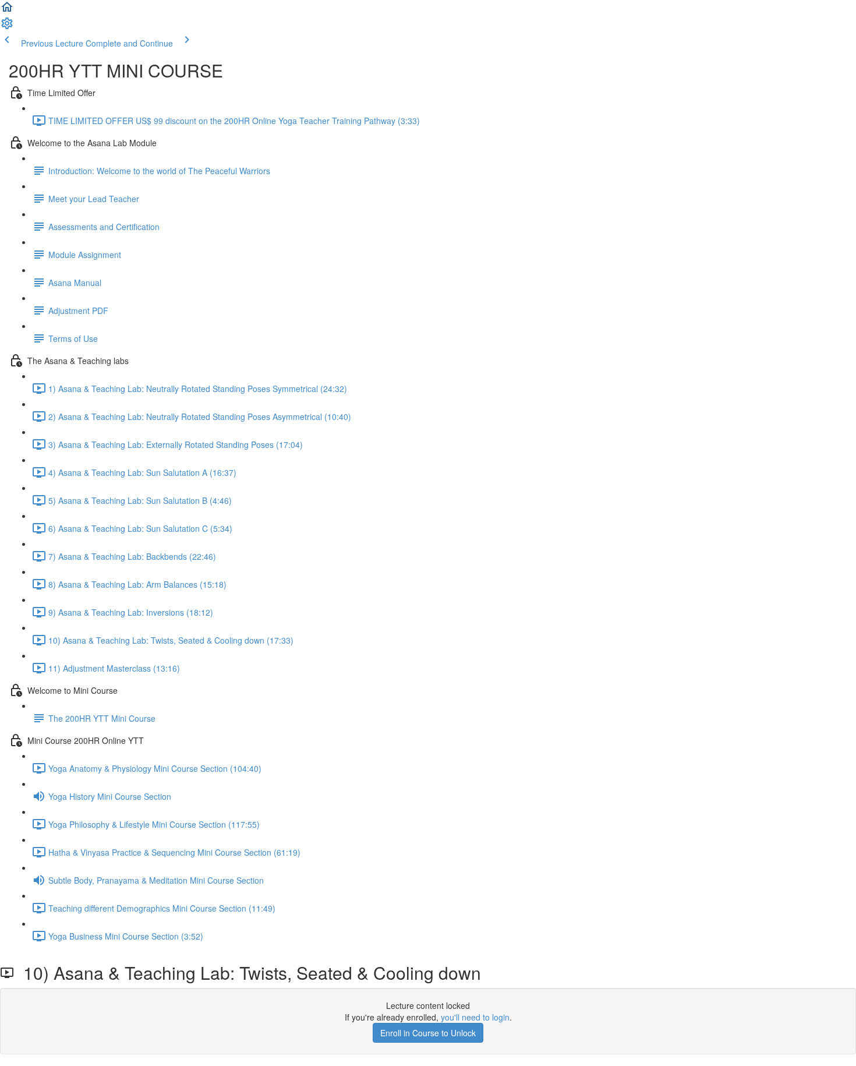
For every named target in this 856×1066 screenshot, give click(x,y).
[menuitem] (7, 27)
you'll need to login (475, 1017)
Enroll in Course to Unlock (428, 1033)
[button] (7, 10)
